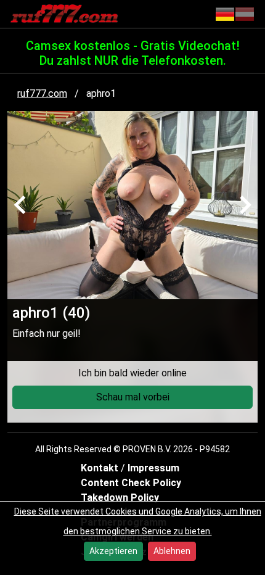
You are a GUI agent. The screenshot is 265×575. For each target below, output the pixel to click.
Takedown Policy (120, 497)
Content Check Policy (131, 483)
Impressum (153, 468)
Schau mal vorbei (132, 397)
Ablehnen (171, 551)
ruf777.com (42, 93)
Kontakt (101, 468)
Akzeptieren (113, 551)
